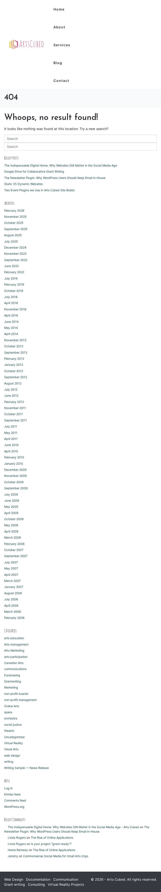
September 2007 (15, 556)
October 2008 (14, 519)
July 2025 (11, 241)
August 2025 (13, 235)
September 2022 (15, 260)
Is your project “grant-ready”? (51, 844)
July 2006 (11, 599)
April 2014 (11, 334)
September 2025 (15, 229)
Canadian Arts (13, 663)
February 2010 (14, 457)
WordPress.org (14, 806)
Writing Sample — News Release (26, 768)
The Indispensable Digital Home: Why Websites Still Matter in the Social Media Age (60, 165)
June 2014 (11, 321)
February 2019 (14, 284)
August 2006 (13, 593)
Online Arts (11, 706)
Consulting (36, 884)
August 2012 (12, 383)
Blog (57, 63)
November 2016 (15, 309)
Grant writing (14, 884)
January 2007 (13, 587)
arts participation (15, 657)
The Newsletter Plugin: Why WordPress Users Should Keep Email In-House (54, 178)
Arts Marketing (14, 650)
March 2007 (12, 580)
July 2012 (10, 389)
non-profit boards (16, 693)
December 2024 (15, 247)
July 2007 (11, 562)
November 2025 (15, 216)
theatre (9, 730)
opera (8, 712)
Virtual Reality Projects (66, 884)
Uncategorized (14, 737)
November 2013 (15, 340)
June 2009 (11, 500)
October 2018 (13, 291)
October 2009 (14, 482)
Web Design (13, 879)
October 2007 (13, 550)
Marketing (11, 687)
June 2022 (11, 266)
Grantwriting (12, 681)
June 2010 (11, 445)
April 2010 (11, 451)
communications (15, 669)
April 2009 (11, 513)
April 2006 (11, 605)
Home (59, 9)
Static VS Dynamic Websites (23, 184)
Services (61, 45)
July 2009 (11, 494)
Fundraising (12, 675)
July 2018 (11, 297)
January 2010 (13, 463)
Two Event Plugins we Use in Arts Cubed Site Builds (39, 190)
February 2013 (14, 358)
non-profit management (20, 700)
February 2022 (14, 272)
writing (8, 761)
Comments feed (15, 800)
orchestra (10, 718)
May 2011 (10, 432)
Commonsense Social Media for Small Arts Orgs (55, 856)
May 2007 (11, 568)
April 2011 (11, 439)
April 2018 (11, 303)
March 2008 (12, 537)
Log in (8, 788)
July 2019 (11, 278)
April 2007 (11, 574)
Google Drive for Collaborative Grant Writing (34, 171)
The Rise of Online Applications (52, 837)
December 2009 (15, 469)
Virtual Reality (13, 743)
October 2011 (13, 414)
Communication (65, 879)
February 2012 (14, 402)
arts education (14, 638)
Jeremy (13, 856)
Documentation (38, 879)
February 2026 (14, 210)
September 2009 (16, 488)
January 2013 (13, 364)
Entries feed (12, 794)
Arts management (16, 644)
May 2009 (11, 506)
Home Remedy (18, 850)
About (59, 27)
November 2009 (15, 475)
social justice (13, 724)
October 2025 (13, 222)
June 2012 (11, 395)
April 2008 (11, 531)
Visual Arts (11, 749)
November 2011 (15, 408)
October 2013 (13, 346)
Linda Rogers (17, 837)
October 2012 (13, 371)
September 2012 (15, 377)
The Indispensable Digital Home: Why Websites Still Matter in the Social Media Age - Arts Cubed (73, 827)
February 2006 (14, 617)
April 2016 (11, 315)
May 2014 (11, 327)
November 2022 (15, 253)
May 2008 (11, 525)
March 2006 (12, 611)
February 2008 (14, 544)
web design (12, 755)
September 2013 (15, 352)
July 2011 (10, 426)
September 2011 (15, 420)
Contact (61, 81)
